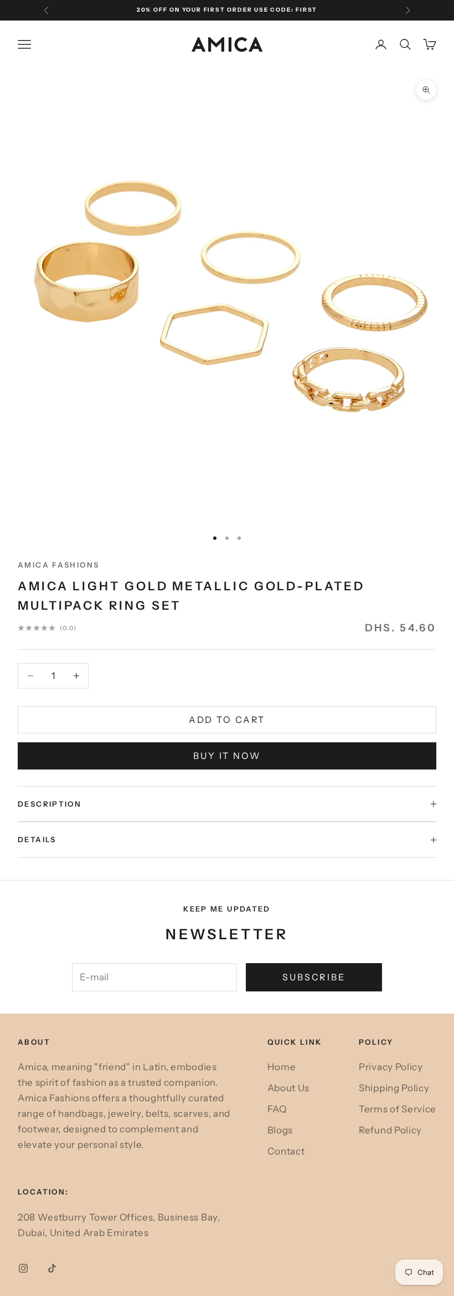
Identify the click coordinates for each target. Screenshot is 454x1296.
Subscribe (313, 977)
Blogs (280, 1130)
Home (281, 1066)
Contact (286, 1151)
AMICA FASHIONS (58, 564)
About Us (288, 1088)
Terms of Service (397, 1109)
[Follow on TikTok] (52, 1268)
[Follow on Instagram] (23, 1268)
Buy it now (227, 755)
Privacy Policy (391, 1066)
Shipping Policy (394, 1088)
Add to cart (227, 719)
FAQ (277, 1109)
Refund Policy (390, 1130)
